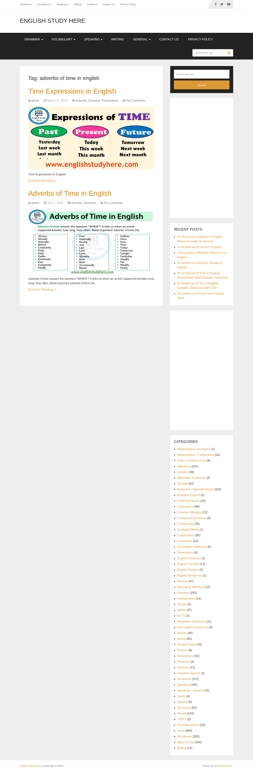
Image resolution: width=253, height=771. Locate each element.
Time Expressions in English (72, 91)
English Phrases (188, 569)
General (91, 4)
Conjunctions (185, 535)
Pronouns (183, 661)
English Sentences (189, 575)
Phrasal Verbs (186, 644)
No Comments (135, 100)
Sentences (184, 679)
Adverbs (81, 100)
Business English (188, 495)
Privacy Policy (128, 4)
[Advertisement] (201, 157)
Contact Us (109, 4)
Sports (181, 696)
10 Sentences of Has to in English (199, 247)
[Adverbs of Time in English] (91, 241)
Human (182, 604)
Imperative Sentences (191, 621)
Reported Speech (188, 673)
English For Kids (188, 564)
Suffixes (182, 702)
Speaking (61, 4)
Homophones (186, 598)
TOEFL (182, 719)
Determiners (185, 552)
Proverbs (183, 667)
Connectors (184, 541)
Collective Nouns (188, 500)
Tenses (182, 713)
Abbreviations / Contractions (195, 454)
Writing (77, 4)
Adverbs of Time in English (69, 193)
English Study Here (52, 21)
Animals (182, 483)
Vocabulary (43, 4)
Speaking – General (190, 690)
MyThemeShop (223, 765)
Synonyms (184, 707)
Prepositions (110, 100)
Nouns (181, 638)
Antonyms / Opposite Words (195, 489)
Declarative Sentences (192, 546)
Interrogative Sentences (192, 627)
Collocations (185, 506)
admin (35, 100)
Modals (182, 633)
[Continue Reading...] (42, 180)
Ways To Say (185, 742)
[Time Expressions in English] (91, 138)
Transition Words (188, 725)
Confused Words (188, 529)
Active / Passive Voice (191, 460)
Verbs (181, 730)
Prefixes (182, 650)
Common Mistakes (189, 512)
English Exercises (189, 558)
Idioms (181, 610)
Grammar (25, 4)
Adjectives (184, 466)
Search (229, 53)
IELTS (181, 615)
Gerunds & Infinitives (190, 587)
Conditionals (185, 523)
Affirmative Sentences (191, 477)
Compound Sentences (192, 518)
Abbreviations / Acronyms (193, 449)
